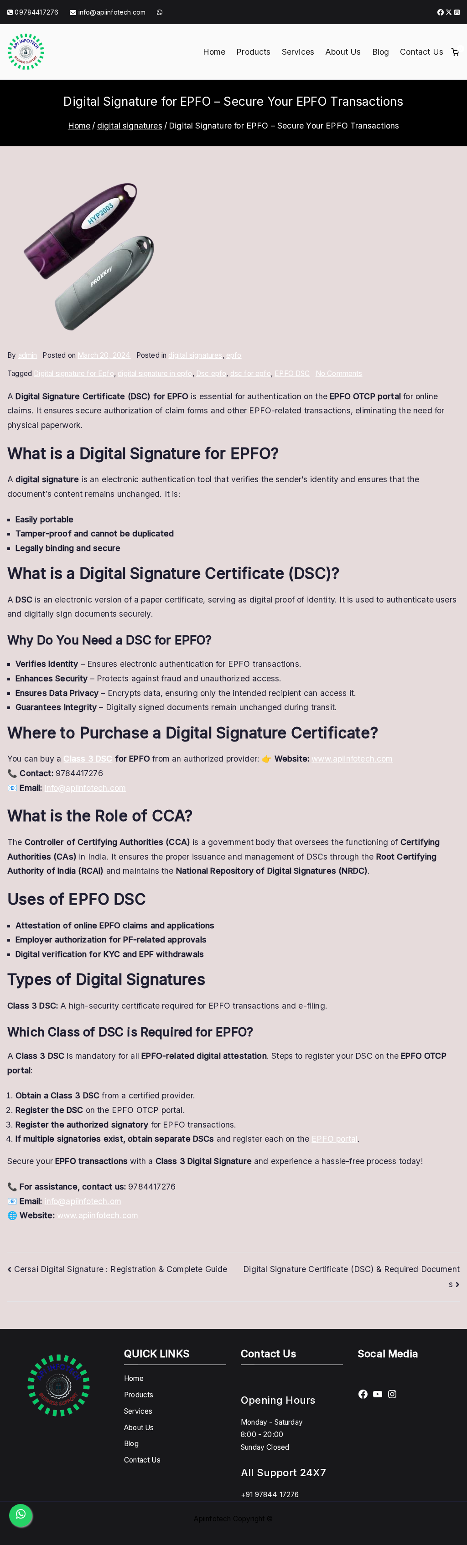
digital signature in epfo (155, 373)
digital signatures (195, 355)
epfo (234, 355)
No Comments (339, 373)
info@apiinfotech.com (111, 12)
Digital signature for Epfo (74, 373)
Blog (380, 52)
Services (298, 52)
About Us (343, 52)
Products (253, 52)
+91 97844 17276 (270, 1494)
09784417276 (36, 12)
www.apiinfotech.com (352, 758)
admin (27, 355)
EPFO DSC (292, 373)
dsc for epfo (250, 373)
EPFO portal (334, 1138)
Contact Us (421, 52)
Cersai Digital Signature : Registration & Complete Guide (121, 1269)
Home (214, 52)
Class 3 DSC (87, 758)
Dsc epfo (211, 373)
